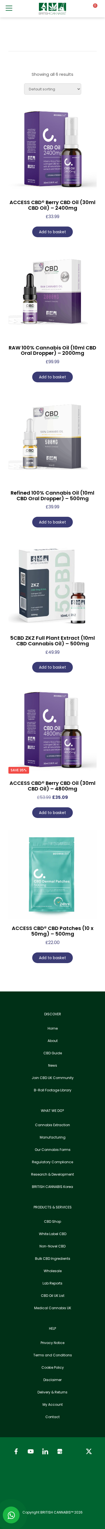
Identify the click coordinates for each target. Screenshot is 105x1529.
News (52, 1065)
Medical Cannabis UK (52, 1308)
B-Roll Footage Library (52, 1090)
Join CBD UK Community (53, 1077)
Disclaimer (52, 1379)
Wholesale (53, 1271)
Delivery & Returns (52, 1392)
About (53, 1040)
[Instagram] (74, 1451)
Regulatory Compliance (52, 1162)
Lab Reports (52, 1283)
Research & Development (52, 1174)
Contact (52, 1416)
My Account (53, 1404)
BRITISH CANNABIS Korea (52, 1186)
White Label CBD (52, 1233)
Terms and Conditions (52, 1355)
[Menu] (9, 8)
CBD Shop (52, 1221)
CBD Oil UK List (52, 1295)
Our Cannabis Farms (53, 1149)
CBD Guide (52, 1053)
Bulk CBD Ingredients (52, 1258)
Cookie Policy (52, 1367)
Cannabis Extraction (52, 1125)
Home (53, 1028)
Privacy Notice (52, 1342)
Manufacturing (53, 1137)
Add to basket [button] (52, 232)
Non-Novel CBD (52, 1246)
